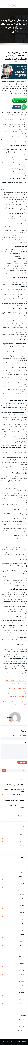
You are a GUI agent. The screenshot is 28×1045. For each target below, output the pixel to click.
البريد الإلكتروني (23, 735)
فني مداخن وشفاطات (20, 956)
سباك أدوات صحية (20, 919)
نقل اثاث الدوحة (23, 693)
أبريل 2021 (22, 845)
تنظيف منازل (21, 905)
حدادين (23, 916)
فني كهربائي (21, 952)
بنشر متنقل (22, 872)
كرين (23, 967)
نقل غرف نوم (12, 701)
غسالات (22, 930)
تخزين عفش (4, 544)
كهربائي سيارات (21, 970)
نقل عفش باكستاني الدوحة (21, 698)
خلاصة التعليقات (21, 1026)
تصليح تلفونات (21, 894)
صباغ (23, 923)
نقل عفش (26, 49)
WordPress (13, 1041)
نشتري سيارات (21, 999)
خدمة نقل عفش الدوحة (10, 680)
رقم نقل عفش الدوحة (22, 688)
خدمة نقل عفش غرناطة (22, 129)
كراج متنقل (22, 963)
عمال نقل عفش (6, 691)
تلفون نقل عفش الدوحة (21, 680)
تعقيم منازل (22, 901)
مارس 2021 (21, 849)
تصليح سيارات (21, 898)
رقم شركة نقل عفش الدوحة (10, 683)
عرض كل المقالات (8, 720)
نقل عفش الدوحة (22, 696)
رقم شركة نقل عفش (22, 683)
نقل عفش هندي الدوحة (9, 698)
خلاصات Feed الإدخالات (19, 1023)
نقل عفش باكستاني (12, 696)
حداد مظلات (22, 912)
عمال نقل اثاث (14, 691)
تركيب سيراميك (21, 890)
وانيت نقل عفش (23, 704)
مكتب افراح (22, 988)
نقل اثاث (18, 256)
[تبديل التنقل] (14, 5)
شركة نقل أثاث (23, 691)
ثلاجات (23, 909)
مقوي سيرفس (21, 981)
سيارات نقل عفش (11, 688)
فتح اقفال (14, 436)
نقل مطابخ (4, 701)
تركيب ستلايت (21, 887)
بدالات (23, 869)
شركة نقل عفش (20, 594)
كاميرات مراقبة (21, 959)
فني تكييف (22, 938)
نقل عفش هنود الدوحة (22, 701)
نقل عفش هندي (19, 242)
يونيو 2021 (22, 838)
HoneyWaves (22, 1041)
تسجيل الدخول (21, 1019)
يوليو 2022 (22, 834)
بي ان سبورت (21, 876)
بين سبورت (22, 880)
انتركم (23, 865)
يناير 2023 (22, 831)
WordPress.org (21, 1030)
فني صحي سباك (21, 945)
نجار (20, 305)
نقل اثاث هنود (22, 637)
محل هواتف (22, 977)
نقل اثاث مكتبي (6, 693)
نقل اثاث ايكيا (14, 693)
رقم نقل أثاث (23, 685)
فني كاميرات (21, 948)
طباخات (22, 927)
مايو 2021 (22, 841)
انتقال (4, 770)
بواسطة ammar (25, 61)
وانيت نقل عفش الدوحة (12, 704)
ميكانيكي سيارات (21, 992)
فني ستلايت (22, 941)
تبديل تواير (22, 883)
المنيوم (23, 861)
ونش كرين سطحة (20, 1006)
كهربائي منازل (21, 974)
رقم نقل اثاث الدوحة (14, 685)
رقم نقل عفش (4, 685)
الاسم (12, 735)
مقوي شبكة (22, 985)
